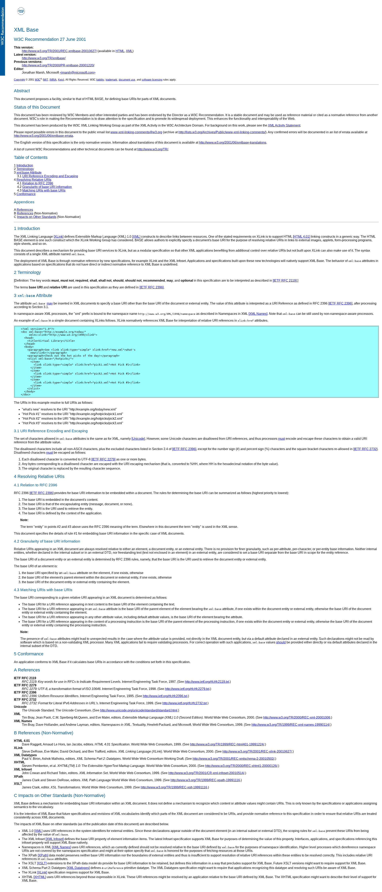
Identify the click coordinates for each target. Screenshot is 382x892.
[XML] (136, 236)
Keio (60, 79)
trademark (111, 79)
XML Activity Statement (284, 125)
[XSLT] (42, 863)
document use (127, 79)
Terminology (25, 169)
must (281, 438)
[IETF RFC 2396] (151, 287)
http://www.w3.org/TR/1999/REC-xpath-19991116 (205, 780)
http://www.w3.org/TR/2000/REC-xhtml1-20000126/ (241, 765)
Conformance (26, 194)
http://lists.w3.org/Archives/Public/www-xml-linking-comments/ (221, 132)
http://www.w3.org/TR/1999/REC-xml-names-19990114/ (290, 724)
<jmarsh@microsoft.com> (78, 72)
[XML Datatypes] (78, 868)
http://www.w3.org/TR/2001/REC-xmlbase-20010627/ (59, 51)
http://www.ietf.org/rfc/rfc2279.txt (187, 689)
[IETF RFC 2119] (285, 280)
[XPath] (43, 855)
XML (129, 51)
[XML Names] (257, 313)
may (50, 303)
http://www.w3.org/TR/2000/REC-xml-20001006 (296, 717)
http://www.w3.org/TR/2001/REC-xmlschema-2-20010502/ (233, 758)
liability (100, 79)
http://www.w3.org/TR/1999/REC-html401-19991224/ (227, 744)
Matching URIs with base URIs (43, 190)
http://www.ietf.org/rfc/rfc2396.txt (165, 696)
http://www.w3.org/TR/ (152, 149)
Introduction (25, 165)
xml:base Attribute (29, 172)
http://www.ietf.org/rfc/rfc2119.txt (207, 681)
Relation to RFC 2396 (37, 183)
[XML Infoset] (55, 839)
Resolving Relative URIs (34, 179)
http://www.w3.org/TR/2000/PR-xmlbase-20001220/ (58, 65)
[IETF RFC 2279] (103, 459)
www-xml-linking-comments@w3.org (136, 132)
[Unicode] (138, 438)
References (25, 209)
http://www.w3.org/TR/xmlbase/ (43, 58)
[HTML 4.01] (301, 236)
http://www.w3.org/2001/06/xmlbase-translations (232, 142)
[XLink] (58, 236)
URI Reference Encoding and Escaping (50, 176)
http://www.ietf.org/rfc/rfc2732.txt (184, 703)
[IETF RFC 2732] (365, 449)
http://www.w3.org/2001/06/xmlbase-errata (43, 135)
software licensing (152, 79)
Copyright (19, 79)
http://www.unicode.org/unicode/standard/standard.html (138, 710)
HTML (120, 51)
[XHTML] (39, 877)
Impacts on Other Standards (36, 217)
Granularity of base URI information (47, 187)
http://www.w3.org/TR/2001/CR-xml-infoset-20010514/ (206, 773)
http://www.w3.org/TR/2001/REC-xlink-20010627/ (257, 751)
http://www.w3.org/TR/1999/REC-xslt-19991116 (174, 787)
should (281, 642)
